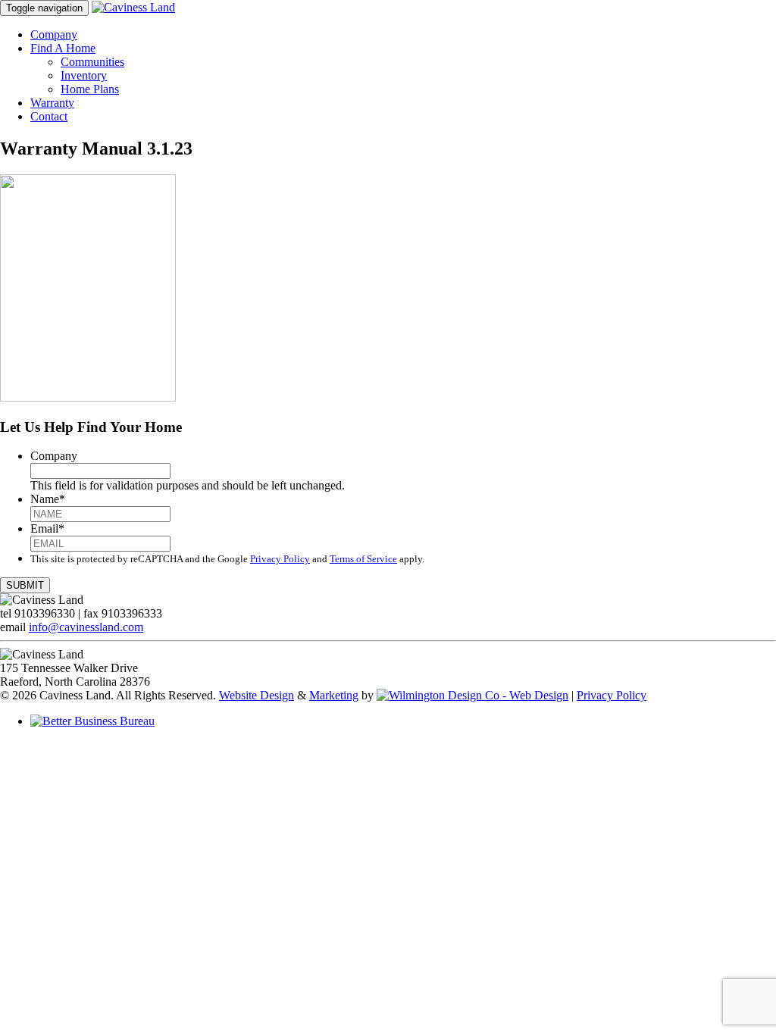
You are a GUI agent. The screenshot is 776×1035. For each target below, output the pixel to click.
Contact (48, 116)
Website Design (256, 695)
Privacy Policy (280, 558)
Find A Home (62, 48)
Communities (92, 61)
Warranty (52, 102)
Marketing (333, 695)
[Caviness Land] (133, 7)
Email (47, 528)
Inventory (84, 75)
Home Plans (90, 89)
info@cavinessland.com (86, 627)
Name (47, 498)
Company (53, 34)
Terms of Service (363, 558)
